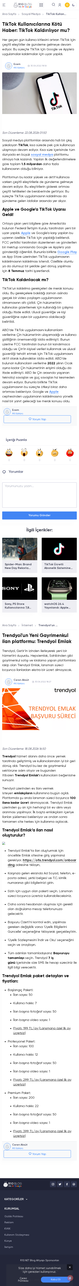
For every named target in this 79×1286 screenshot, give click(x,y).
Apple (25, 233)
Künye (8, 1241)
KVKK (7, 1228)
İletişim (8, 1247)
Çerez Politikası (23, 1279)
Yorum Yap (39, 419)
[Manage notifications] (70, 1278)
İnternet (27, 625)
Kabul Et (56, 1279)
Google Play (67, 252)
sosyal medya (42, 154)
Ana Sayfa (9, 14)
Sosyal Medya (31, 14)
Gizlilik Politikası (13, 1216)
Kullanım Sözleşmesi (16, 1235)
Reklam (9, 1222)
